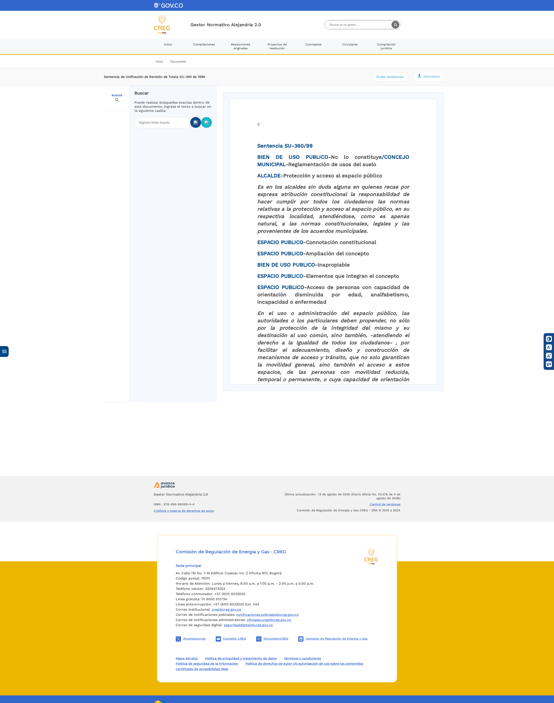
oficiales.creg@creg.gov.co (269, 620)
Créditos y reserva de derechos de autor (184, 510)
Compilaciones (204, 44)
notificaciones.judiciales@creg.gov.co (267, 615)
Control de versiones (385, 504)
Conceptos (313, 44)
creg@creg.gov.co (226, 609)
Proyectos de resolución (277, 46)
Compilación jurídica (386, 46)
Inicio (168, 44)
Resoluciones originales (240, 46)
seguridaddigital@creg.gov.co (248, 625)
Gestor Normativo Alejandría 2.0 (225, 24)
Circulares (350, 44)
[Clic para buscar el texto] (395, 24)
